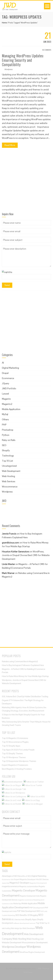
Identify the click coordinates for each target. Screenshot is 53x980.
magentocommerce (10, 886)
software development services (24, 923)
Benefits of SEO (24, 876)
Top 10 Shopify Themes (12, 753)
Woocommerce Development (35, 942)
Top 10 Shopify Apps (11, 745)
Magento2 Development (38, 883)
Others (5, 419)
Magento (6, 398)
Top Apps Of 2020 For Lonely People (18, 749)
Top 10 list (40, 923)
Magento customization (28, 886)
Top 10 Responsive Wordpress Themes (19, 761)
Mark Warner (8, 573)
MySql (5, 414)
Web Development (11, 471)
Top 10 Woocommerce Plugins (15, 742)
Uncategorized (9, 465)
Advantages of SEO (10, 876)
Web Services (8, 481)
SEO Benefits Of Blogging (26, 915)
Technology (8, 455)
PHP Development (36, 907)
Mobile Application (11, 409)
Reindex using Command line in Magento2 (20, 661)
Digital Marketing (10, 367)
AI (3, 362)
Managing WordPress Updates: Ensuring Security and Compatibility (23, 60)
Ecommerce (8, 378)
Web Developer (29, 928)
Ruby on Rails (8, 440)
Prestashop (7, 429)
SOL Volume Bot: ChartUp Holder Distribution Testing (25, 696)
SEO (4, 445)
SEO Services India (18, 919)
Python (5, 434)
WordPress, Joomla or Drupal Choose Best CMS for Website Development (26, 555)
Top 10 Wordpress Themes (14, 757)
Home (4, 22)
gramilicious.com (10, 542)
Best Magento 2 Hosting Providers (17, 769)
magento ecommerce (25, 900)
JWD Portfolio (9, 388)
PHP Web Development (26, 911)
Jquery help (5, 883)
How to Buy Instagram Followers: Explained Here (23, 665)
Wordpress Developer (14, 946)
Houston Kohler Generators (15, 551)
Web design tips (16, 928)
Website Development (11, 942)
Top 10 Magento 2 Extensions (15, 738)
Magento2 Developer (19, 882)
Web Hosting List (35, 938)
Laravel (5, 393)
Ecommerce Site (8, 879)
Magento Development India (30, 896)
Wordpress (8, 69)
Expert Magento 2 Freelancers (15, 765)
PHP (4, 424)
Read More (10, 145)
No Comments (46, 50)
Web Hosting (8, 476)
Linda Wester (8, 564)
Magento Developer (23, 890)
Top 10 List (7, 460)
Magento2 (7, 403)
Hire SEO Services (42, 879)
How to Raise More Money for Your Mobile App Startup (25, 676)
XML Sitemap (43, 968)
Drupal (5, 373)
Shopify (6, 450)
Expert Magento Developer (25, 879)
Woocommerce (9, 486)
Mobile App (17, 903)
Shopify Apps (31, 919)
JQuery (5, 383)
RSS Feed (28, 972)
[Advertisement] (26, 181)
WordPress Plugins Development (32, 952)
